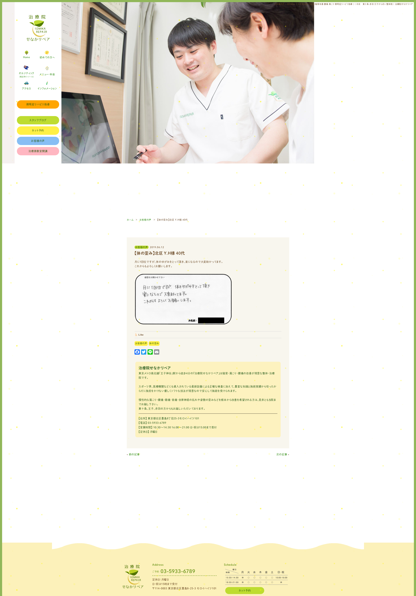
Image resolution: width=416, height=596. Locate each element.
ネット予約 (38, 130)
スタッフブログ (38, 120)
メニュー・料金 (47, 74)
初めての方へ (47, 57)
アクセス (26, 88)
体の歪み (154, 343)
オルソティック (26, 74)
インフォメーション (47, 88)
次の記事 (281, 454)
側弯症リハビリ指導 (38, 104)
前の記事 (134, 454)
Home (26, 57)
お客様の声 (38, 141)
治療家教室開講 (38, 151)
